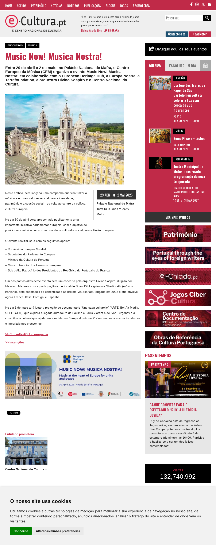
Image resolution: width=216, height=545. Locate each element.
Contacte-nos (176, 34)
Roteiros (73, 5)
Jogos (124, 5)
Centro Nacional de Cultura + (26, 469)
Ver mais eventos (178, 217)
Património (38, 5)
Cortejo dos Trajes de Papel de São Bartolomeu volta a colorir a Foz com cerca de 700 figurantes (189, 98)
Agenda (21, 5)
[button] (120, 98)
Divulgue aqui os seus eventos (180, 49)
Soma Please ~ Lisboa (189, 138)
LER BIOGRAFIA (111, 30)
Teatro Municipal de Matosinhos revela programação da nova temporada (189, 174)
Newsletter (200, 34)
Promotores (141, 5)
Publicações (92, 5)
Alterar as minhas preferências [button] (58, 531)
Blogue (110, 5)
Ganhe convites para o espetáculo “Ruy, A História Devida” (173, 410)
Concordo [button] (21, 531)
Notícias (56, 5)
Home (8, 5)
